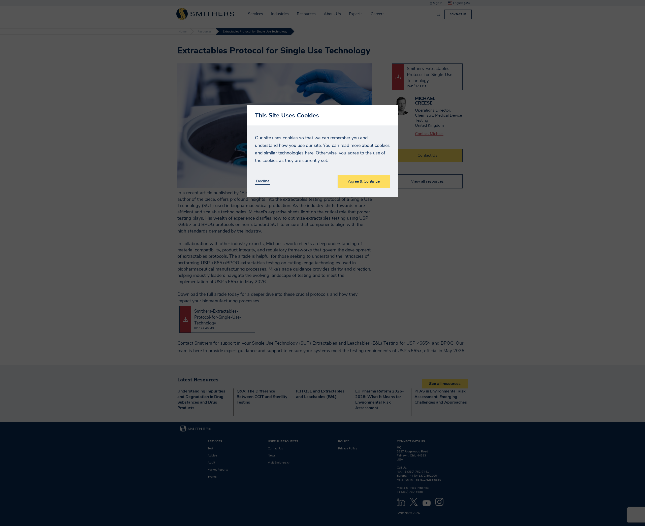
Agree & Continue (364, 181)
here (309, 153)
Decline (262, 181)
